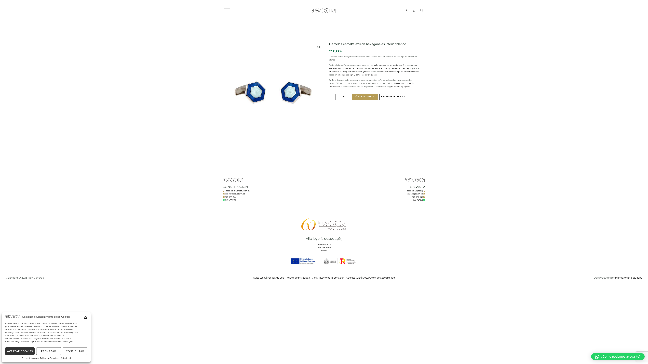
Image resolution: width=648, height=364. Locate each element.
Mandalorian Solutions (628, 277)
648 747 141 (418, 200)
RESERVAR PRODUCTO (392, 96)
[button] (85, 316)
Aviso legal (66, 358)
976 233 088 (230, 197)
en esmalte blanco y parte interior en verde (398, 71)
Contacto (324, 250)
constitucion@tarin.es (235, 194)
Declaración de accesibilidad (378, 277)
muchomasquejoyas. (400, 86)
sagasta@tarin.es (415, 194)
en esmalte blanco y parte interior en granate (349, 71)
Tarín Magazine (324, 247)
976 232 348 (417, 197)
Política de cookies (30, 358)
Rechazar (48, 351)
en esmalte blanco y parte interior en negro (391, 68)
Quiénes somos (324, 244)
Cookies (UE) (353, 277)
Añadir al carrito (365, 96)
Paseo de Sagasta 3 (414, 191)
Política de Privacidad (49, 358)
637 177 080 (230, 200)
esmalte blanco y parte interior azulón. (388, 65)
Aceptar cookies (20, 351)
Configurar (75, 351)
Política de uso (275, 277)
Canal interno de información (328, 277)
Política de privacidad (298, 277)
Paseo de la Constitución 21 (237, 191)
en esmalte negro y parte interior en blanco (357, 75)
